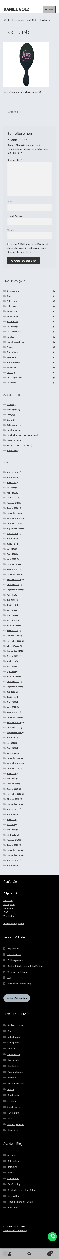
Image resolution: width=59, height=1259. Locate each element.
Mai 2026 (11, 487)
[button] (5, 1253)
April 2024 (11, 615)
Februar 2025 (13, 564)
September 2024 (14, 589)
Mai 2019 (11, 824)
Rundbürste (12, 352)
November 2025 (14, 518)
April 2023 (11, 671)
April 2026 (11, 492)
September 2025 (14, 528)
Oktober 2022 (13, 681)
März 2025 (11, 559)
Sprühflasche (13, 362)
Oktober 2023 (13, 645)
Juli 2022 (11, 691)
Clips (9, 296)
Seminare (11, 357)
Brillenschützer (14, 290)
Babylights (12, 409)
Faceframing (13, 430)
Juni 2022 (11, 697)
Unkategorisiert (14, 377)
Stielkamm (12, 367)
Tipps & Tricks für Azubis (19, 445)
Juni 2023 (11, 661)
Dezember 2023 (14, 635)
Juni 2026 (11, 482)
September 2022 (14, 686)
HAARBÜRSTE (32, 20)
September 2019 (14, 804)
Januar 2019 (12, 845)
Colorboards (12, 301)
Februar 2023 (13, 676)
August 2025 (12, 533)
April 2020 (11, 778)
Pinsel (10, 347)
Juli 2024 (11, 600)
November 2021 (14, 722)
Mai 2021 (11, 742)
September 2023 (14, 651)
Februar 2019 (13, 840)
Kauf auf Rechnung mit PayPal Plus (25, 966)
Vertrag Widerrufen (17, 998)
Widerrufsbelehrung (17, 971)
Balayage (11, 414)
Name (11, 201)
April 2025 (11, 554)
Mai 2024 (11, 610)
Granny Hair (12, 440)
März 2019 (11, 834)
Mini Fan (11, 337)
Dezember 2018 (14, 850)
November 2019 (14, 793)
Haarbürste (19, 20)
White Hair (12, 450)
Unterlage (11, 382)
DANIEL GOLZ (16, 9)
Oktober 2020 (13, 768)
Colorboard (12, 425)
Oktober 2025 (13, 523)
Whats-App (9, 916)
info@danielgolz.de (13, 923)
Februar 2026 (13, 503)
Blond (9, 420)
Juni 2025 (11, 543)
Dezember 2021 (14, 717)
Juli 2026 (11, 477)
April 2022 (11, 702)
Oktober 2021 (13, 727)
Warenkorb (45, 1251)
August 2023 (12, 656)
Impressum (13, 948)
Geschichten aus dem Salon (20, 435)
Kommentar (14, 159)
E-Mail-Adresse (16, 215)
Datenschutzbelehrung (19, 983)
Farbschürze (12, 316)
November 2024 (14, 579)
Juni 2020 (11, 773)
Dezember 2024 (14, 574)
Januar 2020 (12, 789)
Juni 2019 (11, 819)
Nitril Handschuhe (15, 341)
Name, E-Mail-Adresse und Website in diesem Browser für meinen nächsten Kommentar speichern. (28, 248)
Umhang (11, 372)
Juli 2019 (11, 814)
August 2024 (12, 594)
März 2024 (11, 620)
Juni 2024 (11, 605)
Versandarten (14, 954)
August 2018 (12, 860)
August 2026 (12, 472)
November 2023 (14, 640)
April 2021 (11, 748)
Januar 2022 (12, 712)
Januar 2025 (12, 569)
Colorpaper (12, 306)
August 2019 (12, 809)
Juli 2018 (11, 865)
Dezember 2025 (14, 513)
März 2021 (11, 753)
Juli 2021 (11, 737)
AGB (9, 977)
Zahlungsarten (15, 960)
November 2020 (14, 763)
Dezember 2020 (14, 758)
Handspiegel (13, 326)
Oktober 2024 (13, 584)
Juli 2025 (11, 538)
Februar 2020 (13, 783)
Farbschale (12, 311)
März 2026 (11, 497)
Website (11, 230)
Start (9, 20)
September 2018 (14, 855)
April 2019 (11, 829)
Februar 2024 (13, 625)
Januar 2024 (12, 630)
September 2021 (14, 732)
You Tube (8, 900)
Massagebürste (14, 331)
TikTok (7, 912)
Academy (11, 404)
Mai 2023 (11, 666)
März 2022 (11, 707)
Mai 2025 (11, 549)
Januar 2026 (12, 508)
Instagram (9, 904)
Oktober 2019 (13, 799)
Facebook (8, 908)
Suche (29, 1254)
